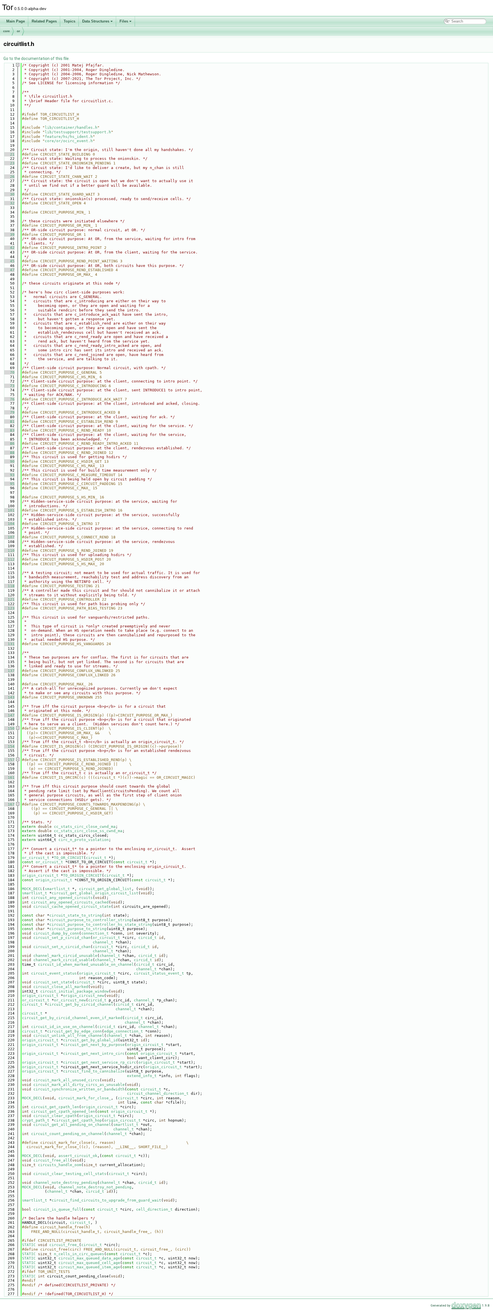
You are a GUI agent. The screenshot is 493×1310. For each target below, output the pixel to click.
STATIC (29, 1245)
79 (9, 412)
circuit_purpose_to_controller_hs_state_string (100, 924)
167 (9, 804)
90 (9, 461)
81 (9, 421)
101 (9, 510)
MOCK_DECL (32, 889)
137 (9, 671)
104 (9, 524)
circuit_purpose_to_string (77, 929)
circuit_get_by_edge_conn (74, 1031)
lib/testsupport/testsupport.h (78, 132)
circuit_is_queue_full (57, 1209)
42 (9, 248)
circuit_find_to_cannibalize (94, 1071)
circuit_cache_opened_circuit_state (72, 906)
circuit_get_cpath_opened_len (63, 1111)
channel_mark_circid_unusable (65, 955)
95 (9, 484)
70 (9, 372)
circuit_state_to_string (75, 915)
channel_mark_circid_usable (63, 960)
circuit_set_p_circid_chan (61, 937)
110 (9, 550)
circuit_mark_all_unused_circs (66, 1080)
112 (9, 559)
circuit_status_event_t (159, 973)
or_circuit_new (70, 1000)
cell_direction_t (154, 1209)
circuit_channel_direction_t (158, 1093)
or (18, 31)
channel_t (103, 942)
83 (9, 430)
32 (9, 203)
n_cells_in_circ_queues (79, 1254)
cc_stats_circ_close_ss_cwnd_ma (88, 831)
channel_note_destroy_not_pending (95, 1187)
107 (9, 537)
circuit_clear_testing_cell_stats (69, 1174)
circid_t (147, 937)
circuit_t (96, 858)
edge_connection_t (123, 1031)
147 (9, 715)
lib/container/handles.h (71, 127)
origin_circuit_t (40, 875)
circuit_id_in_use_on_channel (63, 1027)
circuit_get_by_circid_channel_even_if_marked (72, 1018)
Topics (69, 21)
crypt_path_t (35, 1120)
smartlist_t (57, 889)
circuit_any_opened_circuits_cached (70, 902)
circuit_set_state (52, 982)
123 (9, 608)
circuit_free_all (51, 1160)
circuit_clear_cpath (55, 1116)
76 (9, 399)
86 (9, 443)
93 (9, 475)
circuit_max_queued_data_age (89, 1258)
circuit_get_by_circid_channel (80, 1004)
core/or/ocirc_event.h (69, 141)
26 (9, 176)
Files (124, 21)
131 (9, 644)
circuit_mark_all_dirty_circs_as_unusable (79, 1084)
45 (9, 261)
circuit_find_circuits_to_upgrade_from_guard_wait (106, 1200)
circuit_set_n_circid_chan (61, 947)
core (6, 31)
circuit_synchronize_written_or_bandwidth (79, 1089)
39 (9, 234)
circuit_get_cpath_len (55, 1107)
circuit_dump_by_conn (56, 933)
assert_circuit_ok (77, 1156)
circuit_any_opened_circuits (62, 898)
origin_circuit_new (83, 995)
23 (9, 163)
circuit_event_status (54, 973)
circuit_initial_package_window (74, 991)
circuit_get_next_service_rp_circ (99, 1062)
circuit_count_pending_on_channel (67, 1134)
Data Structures (95, 21)
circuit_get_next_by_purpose (94, 1045)
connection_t (95, 933)
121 (9, 599)
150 (9, 728)
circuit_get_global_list (105, 889)
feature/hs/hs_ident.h (69, 136)
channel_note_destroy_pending (65, 1182)
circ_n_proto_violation (83, 840)
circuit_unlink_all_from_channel (68, 1035)
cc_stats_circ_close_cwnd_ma (85, 826)
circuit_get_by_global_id (90, 1040)
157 (9, 760)
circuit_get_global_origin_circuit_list (95, 893)
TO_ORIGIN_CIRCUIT (82, 875)
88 (9, 452)
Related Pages (44, 21)
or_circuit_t (35, 858)
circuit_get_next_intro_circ (94, 1053)
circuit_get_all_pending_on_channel (72, 1124)
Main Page (15, 21)
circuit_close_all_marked (60, 987)
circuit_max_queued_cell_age (89, 1263)
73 (9, 386)
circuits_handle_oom (59, 1165)
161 (9, 777)
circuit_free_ (64, 1245)
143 (9, 697)
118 (9, 586)
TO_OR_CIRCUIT (69, 858)
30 (9, 194)
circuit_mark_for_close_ (84, 1098)
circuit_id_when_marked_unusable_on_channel (86, 964)
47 (9, 270)
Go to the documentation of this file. (36, 58)
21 (9, 154)
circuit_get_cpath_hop (78, 1120)
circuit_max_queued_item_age (89, 1267)
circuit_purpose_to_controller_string (90, 920)
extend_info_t (142, 1076)
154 (9, 746)
